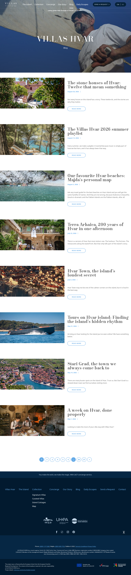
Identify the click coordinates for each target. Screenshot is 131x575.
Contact (122, 489)
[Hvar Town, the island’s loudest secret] (32, 281)
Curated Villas (38, 498)
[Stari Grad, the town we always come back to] (32, 374)
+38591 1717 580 (44, 546)
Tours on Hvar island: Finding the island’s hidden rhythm (98, 320)
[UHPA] (62, 521)
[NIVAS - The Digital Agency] (124, 532)
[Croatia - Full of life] (48, 521)
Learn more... (65, 10)
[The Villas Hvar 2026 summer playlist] (32, 139)
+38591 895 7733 (60, 546)
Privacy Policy (92, 546)
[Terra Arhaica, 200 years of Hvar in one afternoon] (32, 235)
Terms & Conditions (81, 546)
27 (84, 459)
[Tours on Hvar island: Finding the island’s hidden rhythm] (32, 327)
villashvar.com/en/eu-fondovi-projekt (24, 570)
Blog (71, 4)
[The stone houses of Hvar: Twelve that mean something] (32, 93)
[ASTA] (80, 521)
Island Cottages (39, 502)
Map (34, 506)
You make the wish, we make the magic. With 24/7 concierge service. (65, 475)
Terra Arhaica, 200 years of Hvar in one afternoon (95, 227)
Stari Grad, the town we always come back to (92, 366)
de (123, 4)
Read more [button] (76, 109)
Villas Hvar (10, 489)
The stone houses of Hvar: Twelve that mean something (97, 85)
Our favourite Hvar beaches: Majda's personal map (96, 178)
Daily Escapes (82, 4)
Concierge (50, 4)
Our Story (62, 4)
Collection (39, 4)
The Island (27, 4)
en (118, 4)
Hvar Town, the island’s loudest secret (91, 273)
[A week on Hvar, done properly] (32, 420)
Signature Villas (39, 495)
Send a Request (101, 4)
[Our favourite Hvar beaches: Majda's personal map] (32, 186)
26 (79, 459)
